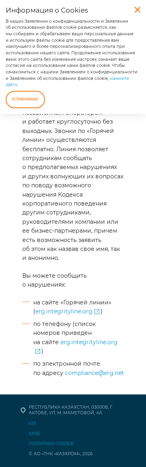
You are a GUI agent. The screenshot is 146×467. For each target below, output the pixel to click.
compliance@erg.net (94, 373)
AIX (32, 423)
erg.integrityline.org (63, 311)
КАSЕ (34, 433)
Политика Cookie (51, 443)
